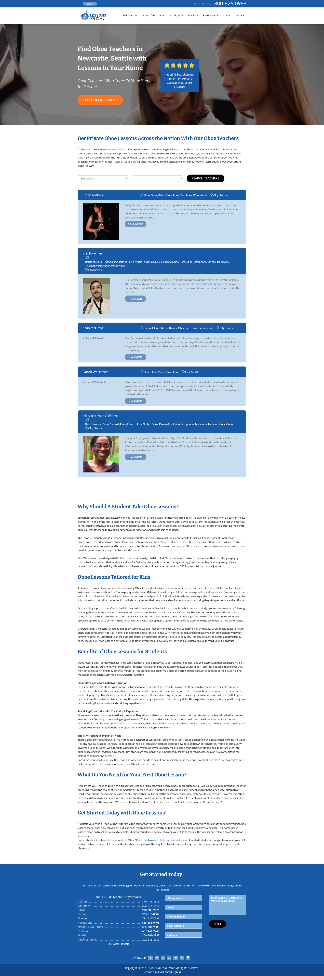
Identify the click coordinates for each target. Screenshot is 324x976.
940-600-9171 (150, 909)
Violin (106, 265)
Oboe (154, 195)
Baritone (90, 261)
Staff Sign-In (174, 972)
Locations (174, 15)
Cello (113, 261)
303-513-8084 (150, 914)
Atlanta (82, 901)
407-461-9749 (150, 931)
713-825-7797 (150, 918)
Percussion (186, 261)
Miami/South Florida (90, 927)
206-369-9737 (150, 935)
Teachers (193, 15)
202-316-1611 (150, 905)
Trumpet (90, 265)
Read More (135, 224)
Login (89, 3)
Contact (239, 15)
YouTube (169, 958)
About (226, 15)
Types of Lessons (151, 15)
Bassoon (97, 424)
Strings (212, 261)
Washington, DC (87, 939)
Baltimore (84, 905)
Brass (106, 261)
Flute (147, 195)
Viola (99, 265)
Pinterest (175, 958)
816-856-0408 (150, 922)
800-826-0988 (230, 3)
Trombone (186, 195)
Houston (83, 918)
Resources (209, 15)
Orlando (83, 931)
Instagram (188, 958)
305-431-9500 (150, 926)
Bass (99, 261)
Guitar (147, 424)
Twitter (157, 958)
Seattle (223, 195)
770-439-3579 (150, 901)
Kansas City (85, 922)
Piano (161, 195)
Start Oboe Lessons (100, 100)
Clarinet (122, 261)
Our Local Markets (118, 943)
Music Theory (163, 261)
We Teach (128, 15)
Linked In (163, 958)
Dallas (81, 910)
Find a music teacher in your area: (118, 897)
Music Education (144, 261)
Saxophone (172, 195)
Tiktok (182, 958)
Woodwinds (200, 195)
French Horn (134, 424)
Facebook (150, 958)
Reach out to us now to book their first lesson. (162, 839)
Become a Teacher (153, 972)
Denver (82, 914)
